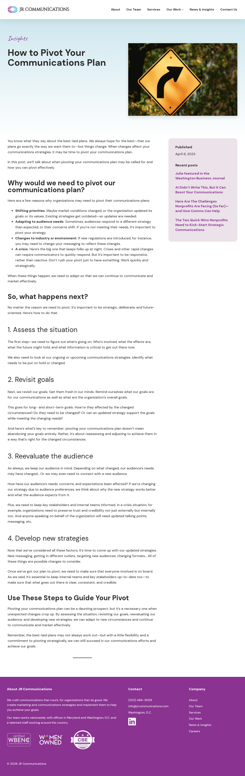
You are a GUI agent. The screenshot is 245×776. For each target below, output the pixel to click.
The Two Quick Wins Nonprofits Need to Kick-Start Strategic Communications (201, 225)
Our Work (195, 719)
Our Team (196, 706)
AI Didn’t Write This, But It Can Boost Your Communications (200, 189)
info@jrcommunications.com (148, 706)
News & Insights (200, 725)
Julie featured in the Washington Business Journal (200, 176)
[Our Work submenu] (183, 10)
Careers (194, 731)
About (193, 700)
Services (195, 712)
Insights (17, 38)
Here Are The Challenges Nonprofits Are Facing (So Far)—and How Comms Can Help (202, 206)
